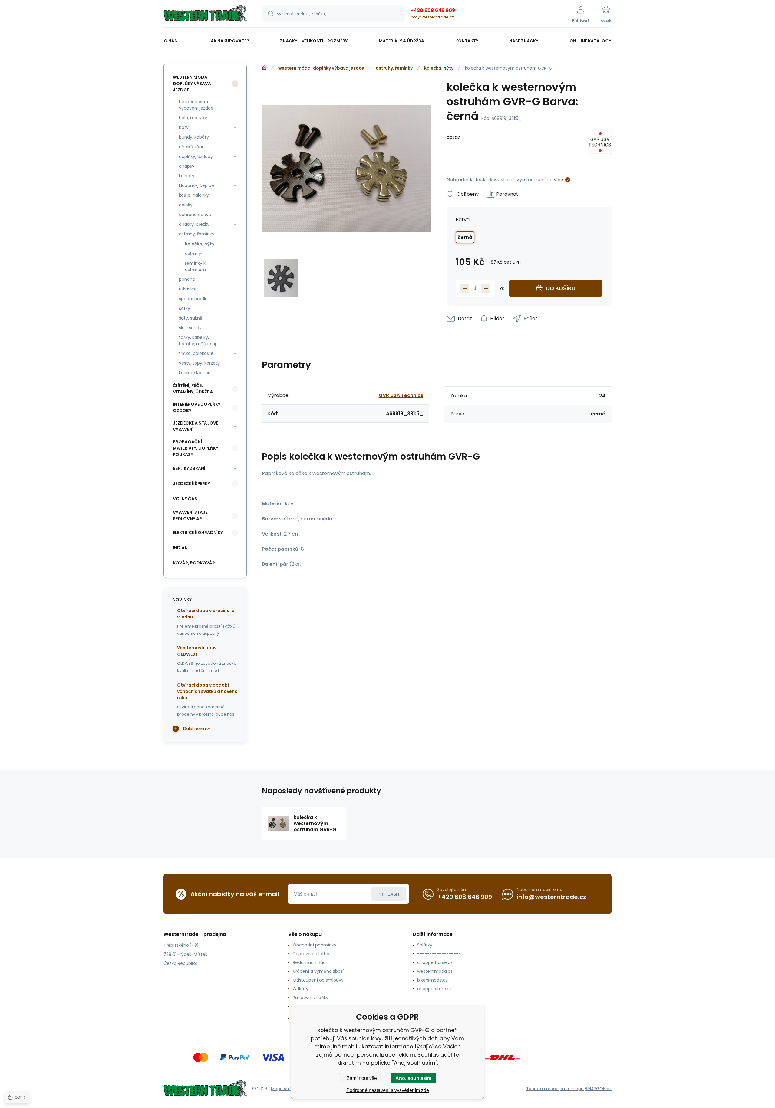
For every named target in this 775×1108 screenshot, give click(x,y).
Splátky (424, 945)
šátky (184, 308)
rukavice (188, 289)
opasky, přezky (194, 224)
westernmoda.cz (435, 971)
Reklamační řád (309, 962)
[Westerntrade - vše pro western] (264, 67)
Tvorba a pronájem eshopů (555, 1089)
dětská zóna (192, 147)
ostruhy (193, 254)
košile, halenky (194, 195)
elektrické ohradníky (198, 532)
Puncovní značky (310, 998)
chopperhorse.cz (435, 962)
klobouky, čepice (196, 185)
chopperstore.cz (434, 989)
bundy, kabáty (194, 137)
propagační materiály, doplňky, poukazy (196, 448)
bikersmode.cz (432, 980)
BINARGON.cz (598, 1089)
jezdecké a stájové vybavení (195, 426)
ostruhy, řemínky (394, 68)
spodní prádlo (193, 299)
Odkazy (300, 989)
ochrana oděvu (195, 214)
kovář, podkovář (194, 563)
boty (184, 127)
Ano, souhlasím (413, 1078)
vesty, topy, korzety (199, 363)
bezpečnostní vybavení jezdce (196, 105)
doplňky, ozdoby (196, 156)
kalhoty (186, 176)
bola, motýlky (193, 118)
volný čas (185, 499)
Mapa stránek (285, 1089)
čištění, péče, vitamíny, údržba (193, 388)
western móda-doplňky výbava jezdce (321, 68)
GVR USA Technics (401, 395)
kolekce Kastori (194, 373)
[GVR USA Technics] (600, 143)
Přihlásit (389, 894)
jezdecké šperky (191, 483)
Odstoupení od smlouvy (318, 980)
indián (180, 548)
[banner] (205, 14)
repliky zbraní (189, 468)
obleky (186, 205)
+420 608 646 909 (433, 10)
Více (558, 180)
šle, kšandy (190, 328)
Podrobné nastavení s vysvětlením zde (387, 1090)
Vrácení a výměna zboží (318, 971)
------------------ (439, 954)
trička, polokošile (196, 353)
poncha (187, 279)
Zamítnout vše (362, 1078)
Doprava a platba (311, 954)
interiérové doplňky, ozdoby (197, 407)
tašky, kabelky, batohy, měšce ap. (199, 340)
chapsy (186, 166)
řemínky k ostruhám (195, 266)
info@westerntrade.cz (432, 17)
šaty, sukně (191, 318)
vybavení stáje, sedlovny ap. (191, 515)
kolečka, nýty (438, 68)
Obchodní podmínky (314, 945)
